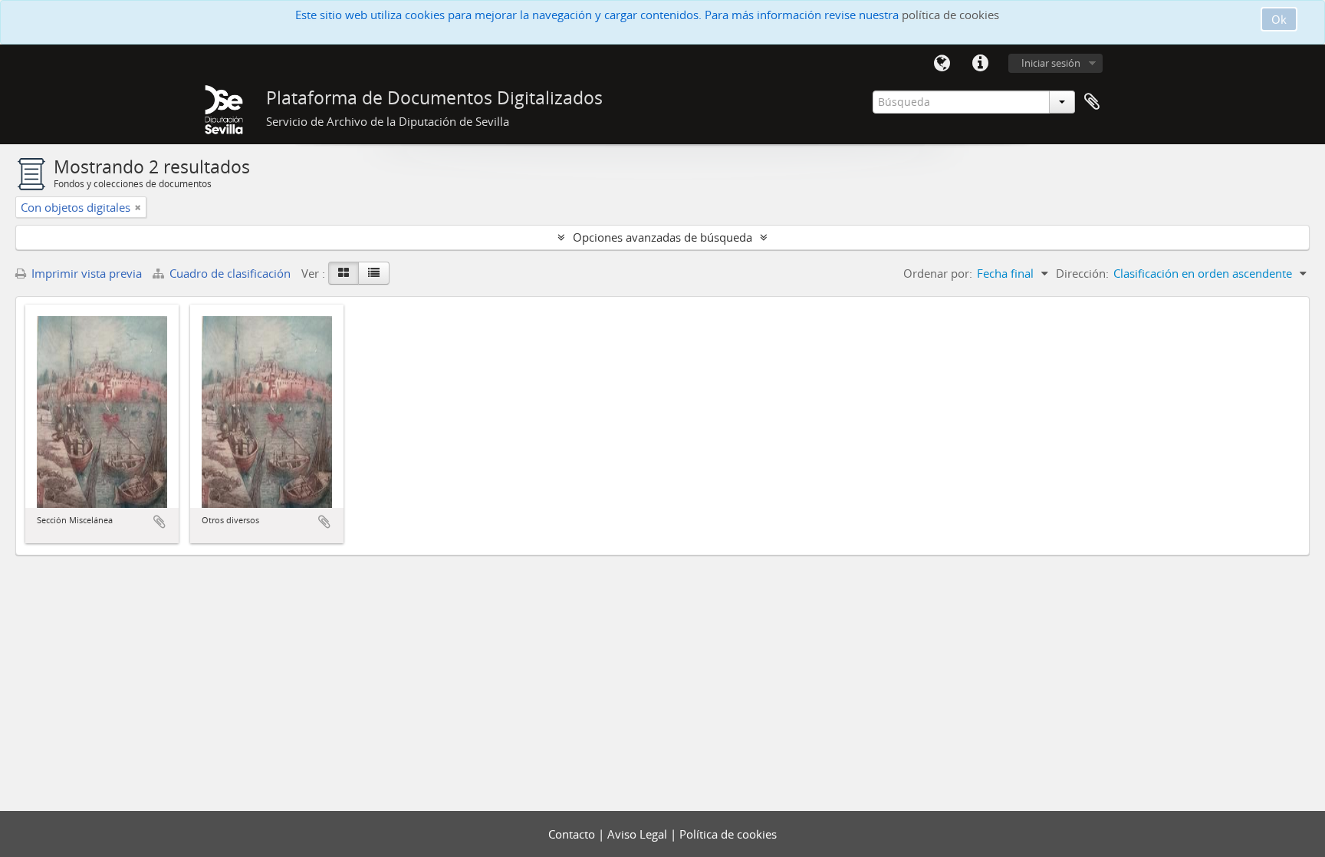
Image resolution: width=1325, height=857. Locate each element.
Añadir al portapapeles (159, 521)
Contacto (573, 834)
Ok (1279, 19)
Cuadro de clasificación (230, 273)
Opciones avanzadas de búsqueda (662, 237)
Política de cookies (728, 834)
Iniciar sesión (1050, 63)
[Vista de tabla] (374, 273)
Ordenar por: (937, 273)
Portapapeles (1092, 102)
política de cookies (950, 14)
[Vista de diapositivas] (343, 273)
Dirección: (1082, 273)
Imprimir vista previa (85, 273)
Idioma (941, 63)
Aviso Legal (638, 834)
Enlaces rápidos (980, 63)
